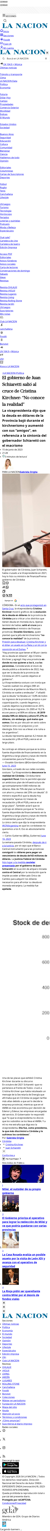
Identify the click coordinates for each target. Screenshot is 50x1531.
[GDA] (10, 1513)
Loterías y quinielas (10, 220)
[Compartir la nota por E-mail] (10, 596)
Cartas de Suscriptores (12, 174)
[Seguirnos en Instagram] (4, 1448)
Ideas (3, 277)
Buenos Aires (7, 134)
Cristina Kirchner (14, 1144)
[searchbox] (24, 58)
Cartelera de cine (9, 240)
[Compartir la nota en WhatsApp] (7, 587)
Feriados (4, 217)
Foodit (6, 39)
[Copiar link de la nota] (4, 591)
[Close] (4, 1303)
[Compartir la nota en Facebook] (4, 596)
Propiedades (6, 104)
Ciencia (4, 154)
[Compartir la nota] (4, 587)
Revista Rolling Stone (11, 300)
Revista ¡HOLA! (7, 290)
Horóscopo (6, 214)
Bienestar (5, 150)
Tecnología (5, 210)
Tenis (2, 190)
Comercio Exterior (9, 107)
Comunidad (6, 147)
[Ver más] (4, 1151)
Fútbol (3, 184)
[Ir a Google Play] (10, 1466)
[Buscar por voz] (46, 58)
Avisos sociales (8, 264)
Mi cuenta (8, 48)
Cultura (4, 144)
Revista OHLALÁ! (8, 287)
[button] (25, 209)
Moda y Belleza (8, 227)
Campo (4, 100)
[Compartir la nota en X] (7, 596)
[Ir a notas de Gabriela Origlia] (25, 464)
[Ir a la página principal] (25, 27)
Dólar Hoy (5, 97)
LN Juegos (5, 204)
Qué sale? (5, 237)
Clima (3, 77)
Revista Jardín (7, 304)
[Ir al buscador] (5, 20)
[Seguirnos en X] (4, 1439)
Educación (5, 140)
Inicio (6, 31)
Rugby (3, 187)
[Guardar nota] (4, 583)
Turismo (4, 207)
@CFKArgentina (10, 825)
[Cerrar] (47, 53)
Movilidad (5, 110)
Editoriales (5, 167)
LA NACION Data (8, 81)
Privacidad (20, 1503)
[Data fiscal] (4, 1526)
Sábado (4, 274)
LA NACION (8, 373)
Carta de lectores (9, 267)
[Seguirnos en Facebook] (4, 1431)
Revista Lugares (8, 294)
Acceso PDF (6, 254)
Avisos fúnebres (8, 260)
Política (19, 373)
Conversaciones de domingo (15, 270)
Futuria (4, 94)
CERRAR (4, 2)
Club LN (7, 43)
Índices (4, 114)
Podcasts (5, 224)
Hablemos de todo (9, 157)
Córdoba (6, 1141)
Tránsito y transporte (11, 74)
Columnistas (6, 170)
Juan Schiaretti (13, 1147)
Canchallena (6, 194)
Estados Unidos (8, 124)
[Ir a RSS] (4, 1457)
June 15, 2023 (9, 765)
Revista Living (7, 297)
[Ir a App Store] (10, 1473)
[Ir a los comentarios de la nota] (7, 583)
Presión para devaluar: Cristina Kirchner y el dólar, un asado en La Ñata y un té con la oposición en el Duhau (24, 645)
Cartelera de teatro (10, 244)
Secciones (8, 35)
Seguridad (5, 137)
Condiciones (8, 1503)
